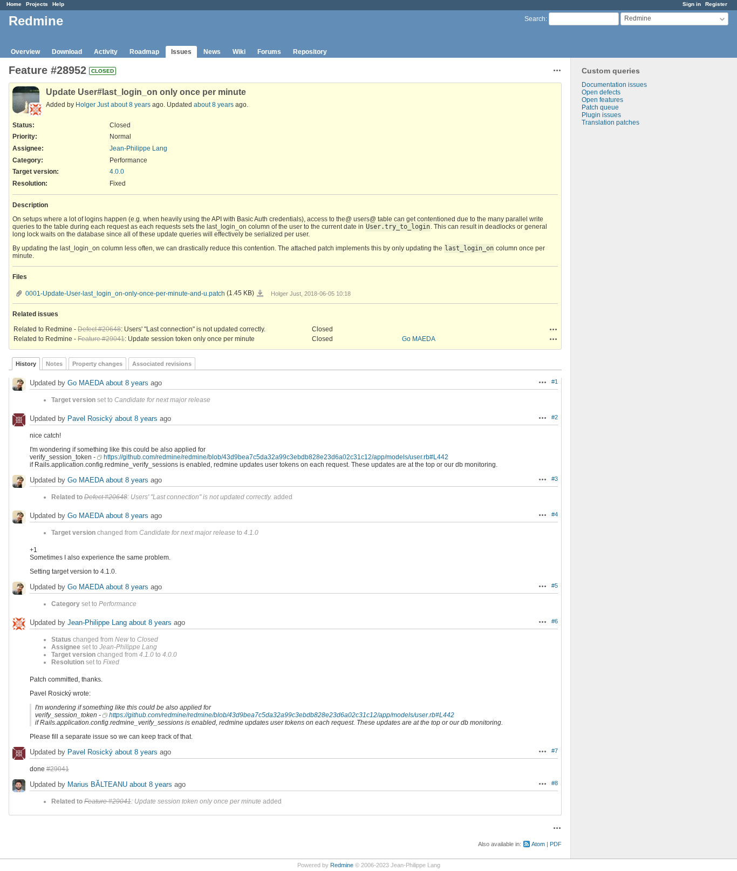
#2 (554, 417)
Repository (310, 52)
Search (534, 19)
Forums (269, 52)
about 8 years (131, 104)
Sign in (692, 4)
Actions (553, 329)
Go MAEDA (418, 339)
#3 (554, 478)
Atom (538, 844)
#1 (554, 381)
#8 (554, 783)
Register (716, 4)
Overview (25, 52)
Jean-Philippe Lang (138, 148)
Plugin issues (601, 115)
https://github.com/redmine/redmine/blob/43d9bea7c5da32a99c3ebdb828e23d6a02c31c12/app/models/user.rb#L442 (276, 457)
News (212, 52)
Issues (181, 52)
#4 (554, 514)
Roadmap (144, 52)
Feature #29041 (101, 339)
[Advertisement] (625, 296)
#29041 (57, 769)
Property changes (97, 363)
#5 (554, 585)
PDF (556, 844)
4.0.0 (117, 171)
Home (14, 4)
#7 (554, 750)
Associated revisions (162, 363)
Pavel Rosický (90, 418)
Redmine (341, 865)
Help (58, 4)
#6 (554, 621)
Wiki (239, 52)
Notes (54, 363)
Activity (106, 52)
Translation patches (610, 122)
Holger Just (92, 104)
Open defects (601, 92)
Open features (602, 100)
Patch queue (600, 107)
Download (67, 52)
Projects (37, 4)
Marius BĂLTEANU (97, 784)
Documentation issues (614, 85)
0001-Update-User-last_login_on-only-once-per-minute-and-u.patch (125, 293)
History (26, 363)
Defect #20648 (99, 329)
